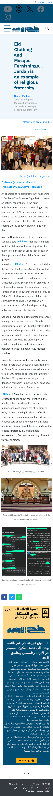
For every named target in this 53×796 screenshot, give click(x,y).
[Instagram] (7, 17)
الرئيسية (46, 787)
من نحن (18, 787)
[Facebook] (40, 9)
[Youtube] (7, 9)
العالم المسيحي (43, 790)
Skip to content (45, 2)
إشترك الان (29, 790)
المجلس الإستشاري (32, 787)
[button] (26, 650)
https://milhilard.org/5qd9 (36, 121)
